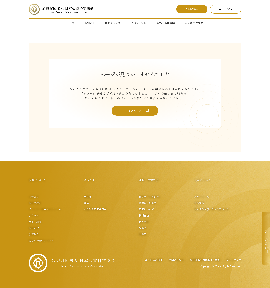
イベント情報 (139, 23)
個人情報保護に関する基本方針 (211, 209)
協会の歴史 (35, 203)
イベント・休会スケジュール (45, 209)
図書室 (142, 234)
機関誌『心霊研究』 (150, 197)
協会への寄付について (41, 240)
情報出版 (144, 215)
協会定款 (34, 228)
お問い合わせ (176, 260)
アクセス (34, 215)
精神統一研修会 (147, 203)
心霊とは (34, 197)
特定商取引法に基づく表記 (205, 260)
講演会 (87, 197)
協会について (113, 23)
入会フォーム (201, 197)
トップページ (133, 110)
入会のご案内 (191, 9)
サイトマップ (233, 260)
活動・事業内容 (166, 23)
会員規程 (199, 203)
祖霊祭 (142, 228)
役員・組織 (35, 222)
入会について (202, 180)
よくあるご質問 (194, 23)
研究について (146, 209)
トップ (71, 23)
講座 (86, 203)
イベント (89, 180)
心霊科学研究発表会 (95, 209)
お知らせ (90, 23)
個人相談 (144, 222)
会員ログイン (225, 9)
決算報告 (34, 234)
